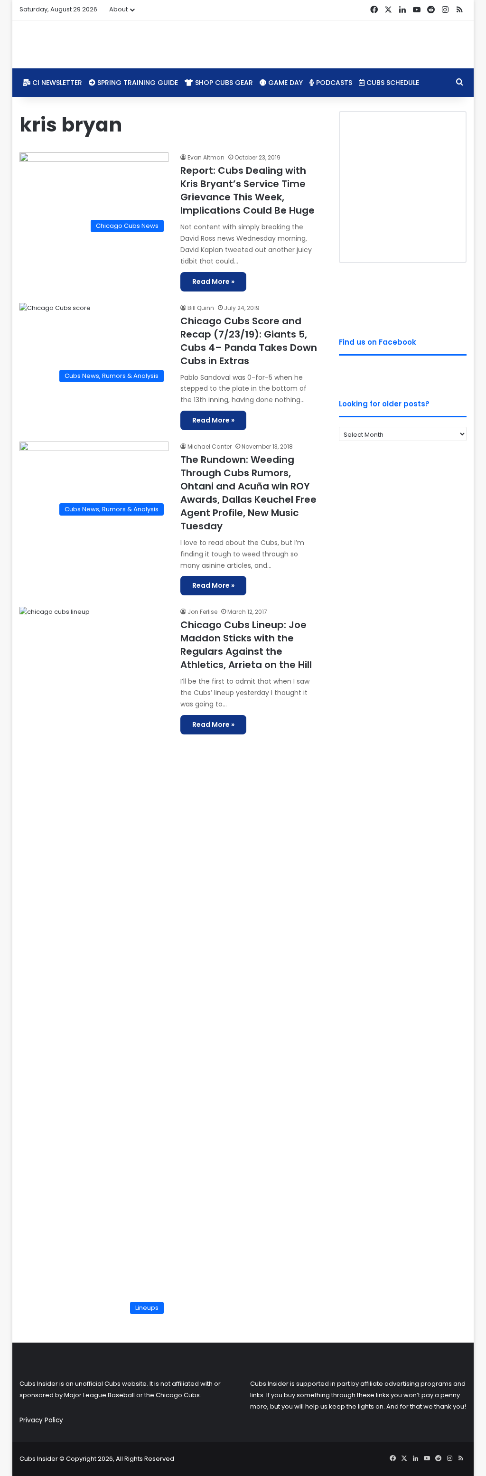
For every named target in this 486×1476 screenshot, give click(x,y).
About (118, 9)
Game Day (284, 82)
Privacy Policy (41, 1420)
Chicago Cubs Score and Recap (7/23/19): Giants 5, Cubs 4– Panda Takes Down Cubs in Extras (248, 340)
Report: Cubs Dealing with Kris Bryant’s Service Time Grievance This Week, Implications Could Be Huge (247, 190)
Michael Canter (209, 446)
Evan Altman (205, 157)
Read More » (213, 281)
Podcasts (333, 82)
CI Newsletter (56, 82)
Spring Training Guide (136, 82)
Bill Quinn (200, 308)
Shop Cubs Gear (223, 82)
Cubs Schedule (391, 82)
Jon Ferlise (202, 612)
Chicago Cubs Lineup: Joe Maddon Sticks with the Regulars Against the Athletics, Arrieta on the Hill (246, 644)
